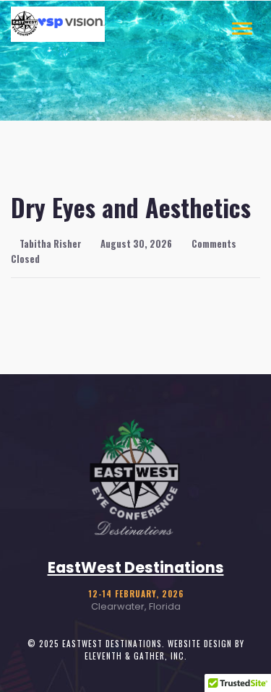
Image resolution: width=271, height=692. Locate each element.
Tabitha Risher (49, 244)
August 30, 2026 (135, 244)
